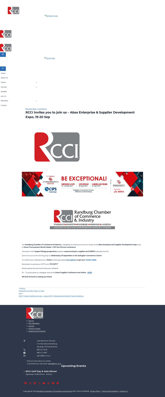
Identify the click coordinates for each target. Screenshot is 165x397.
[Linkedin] (34, 383)
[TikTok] (48, 383)
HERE (89, 272)
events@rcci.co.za (54, 363)
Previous (42, 19)
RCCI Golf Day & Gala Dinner (41, 371)
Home (3, 40)
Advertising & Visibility (37, 331)
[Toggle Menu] (3, 54)
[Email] (53, 383)
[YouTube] (44, 383)
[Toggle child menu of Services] (36, 87)
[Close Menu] (3, 68)
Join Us (53, 40)
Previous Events (34, 329)
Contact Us (123, 391)
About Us (12, 40)
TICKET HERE (91, 260)
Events (21, 40)
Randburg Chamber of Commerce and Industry (54, 391)
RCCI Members (34, 323)
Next (123, 19)
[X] (39, 383)
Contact (74, 40)
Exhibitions (42, 109)
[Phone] (57, 383)
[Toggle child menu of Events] (36, 82)
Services (32, 40)
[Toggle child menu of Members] (36, 100)
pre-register (71, 260)
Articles (31, 326)
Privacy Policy (95, 391)
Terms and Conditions (110, 391)
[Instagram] (30, 383)
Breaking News (31, 109)
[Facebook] (25, 383)
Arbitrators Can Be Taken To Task (31, 289)
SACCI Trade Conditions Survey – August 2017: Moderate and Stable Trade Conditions (51, 295)
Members (62, 40)
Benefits (44, 40)
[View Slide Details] (82, 19)
